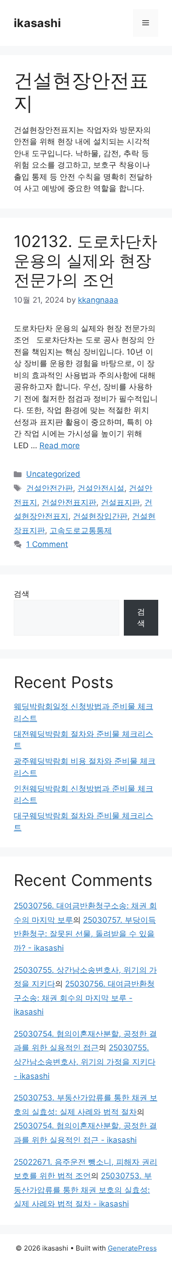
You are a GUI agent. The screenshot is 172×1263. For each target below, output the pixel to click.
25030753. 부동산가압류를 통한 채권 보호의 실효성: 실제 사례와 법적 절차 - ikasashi (83, 1189)
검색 (21, 593)
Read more (59, 445)
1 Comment (47, 544)
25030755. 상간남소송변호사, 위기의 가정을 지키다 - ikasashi (84, 1061)
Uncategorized (53, 474)
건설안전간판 (49, 488)
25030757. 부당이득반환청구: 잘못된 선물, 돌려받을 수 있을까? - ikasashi (85, 934)
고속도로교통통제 (81, 530)
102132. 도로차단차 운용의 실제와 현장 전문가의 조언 (85, 260)
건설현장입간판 (100, 516)
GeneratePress (132, 1248)
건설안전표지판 (69, 502)
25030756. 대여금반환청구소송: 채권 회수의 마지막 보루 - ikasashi (84, 997)
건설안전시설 (101, 488)
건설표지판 (120, 502)
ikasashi (37, 23)
